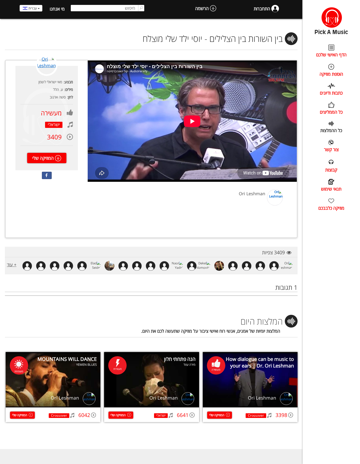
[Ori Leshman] (46, 75)
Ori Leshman (262, 398)
